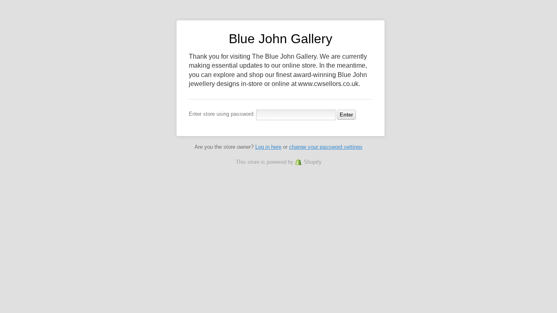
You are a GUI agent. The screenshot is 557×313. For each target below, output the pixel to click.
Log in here (268, 147)
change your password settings (325, 147)
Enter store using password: (222, 114)
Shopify (313, 162)
